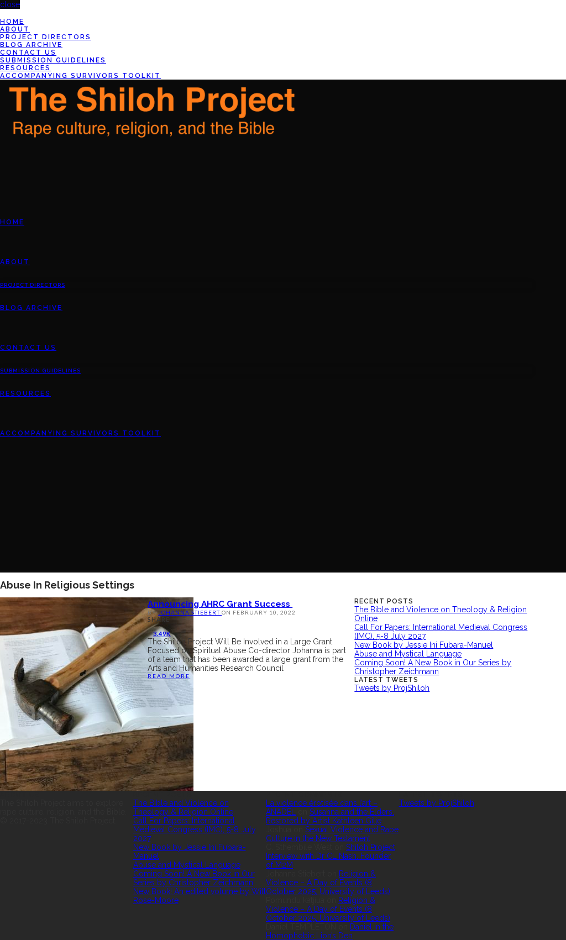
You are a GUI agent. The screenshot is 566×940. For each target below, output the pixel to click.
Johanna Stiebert (190, 612)
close (10, 4)
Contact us (28, 52)
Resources (25, 68)
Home (12, 21)
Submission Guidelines (53, 60)
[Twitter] (3, 13)
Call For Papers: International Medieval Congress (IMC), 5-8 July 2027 (194, 829)
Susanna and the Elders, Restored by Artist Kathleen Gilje (330, 816)
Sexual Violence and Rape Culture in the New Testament (332, 834)
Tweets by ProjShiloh (391, 688)
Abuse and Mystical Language (408, 653)
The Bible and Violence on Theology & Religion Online (183, 807)
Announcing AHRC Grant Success (220, 603)
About (15, 29)
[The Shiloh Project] (149, 118)
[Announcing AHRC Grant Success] (96, 693)
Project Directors (45, 37)
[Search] (3, 512)
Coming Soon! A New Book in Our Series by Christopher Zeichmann (432, 667)
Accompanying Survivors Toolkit (80, 76)
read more (169, 676)
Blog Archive (31, 45)
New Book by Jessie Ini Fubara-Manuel (423, 644)
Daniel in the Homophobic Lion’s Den (330, 931)
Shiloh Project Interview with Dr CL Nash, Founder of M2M (330, 856)
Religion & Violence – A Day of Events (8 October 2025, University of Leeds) (328, 882)
